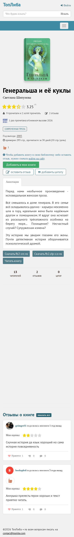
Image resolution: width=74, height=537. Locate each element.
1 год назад (55, 425)
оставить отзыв (20, 172)
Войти (67, 5)
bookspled (20, 470)
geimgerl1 (20, 425)
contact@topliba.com (14, 533)
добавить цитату (52, 172)
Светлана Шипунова (17, 97)
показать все (44, 415)
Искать (64, 13)
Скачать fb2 (16, 254)
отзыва (53, 113)
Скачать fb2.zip (48, 254)
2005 (19, 135)
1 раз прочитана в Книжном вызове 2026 (31, 120)
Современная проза (15, 129)
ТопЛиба (11, 5)
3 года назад (55, 470)
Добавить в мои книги (21, 165)
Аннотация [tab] (12, 181)
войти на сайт (36, 158)
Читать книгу (13, 261)
